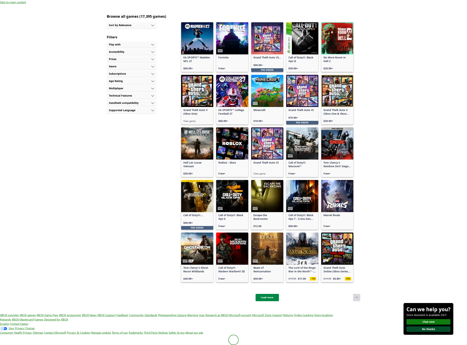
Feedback (122, 315)
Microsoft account (240, 315)
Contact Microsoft (55, 332)
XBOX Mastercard (23, 319)
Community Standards (143, 315)
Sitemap (38, 332)
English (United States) (14, 324)
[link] (197, 47)
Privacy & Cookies (78, 332)
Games (38, 319)
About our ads (194, 332)
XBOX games (28, 315)
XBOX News (89, 315)
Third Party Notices (156, 332)
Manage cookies (101, 332)
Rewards (5, 319)
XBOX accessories (70, 315)
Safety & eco (177, 332)
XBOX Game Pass (47, 315)
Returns (288, 315)
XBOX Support (106, 315)
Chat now (428, 321)
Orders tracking (303, 315)
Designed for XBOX (56, 319)
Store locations (323, 315)
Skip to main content (13, 2)
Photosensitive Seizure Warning (178, 315)
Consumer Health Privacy (16, 332)
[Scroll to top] (356, 297)
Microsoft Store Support (267, 315)
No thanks (428, 329)
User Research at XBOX (214, 315)
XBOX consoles (9, 315)
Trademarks (135, 332)
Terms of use (120, 332)
